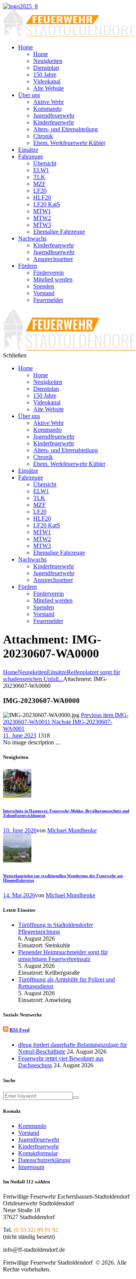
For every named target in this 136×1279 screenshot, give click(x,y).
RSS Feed (19, 1030)
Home (10, 672)
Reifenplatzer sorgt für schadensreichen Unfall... (61, 675)
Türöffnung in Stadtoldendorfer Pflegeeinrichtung (55, 928)
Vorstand (28, 1133)
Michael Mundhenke (72, 830)
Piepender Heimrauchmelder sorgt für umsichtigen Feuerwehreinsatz (63, 955)
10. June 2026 (20, 830)
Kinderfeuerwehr (38, 1146)
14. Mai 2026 (19, 895)
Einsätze (57, 672)
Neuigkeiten (32, 672)
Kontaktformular (38, 1153)
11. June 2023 (19, 735)
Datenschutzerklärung (44, 1160)
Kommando (32, 1126)
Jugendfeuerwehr (38, 1139)
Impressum (31, 1167)
